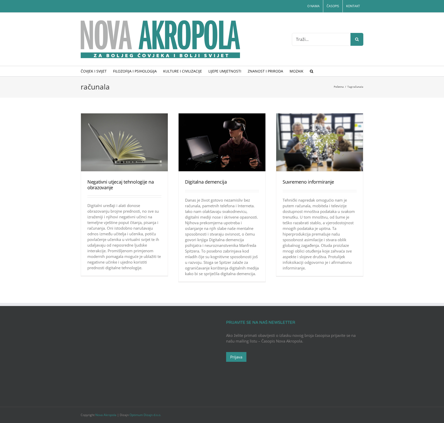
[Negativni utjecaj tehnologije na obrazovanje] (124, 142)
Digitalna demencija (206, 182)
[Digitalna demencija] (222, 142)
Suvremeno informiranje (308, 182)
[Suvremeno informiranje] (319, 142)
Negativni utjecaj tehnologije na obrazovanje (120, 185)
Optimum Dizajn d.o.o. (145, 415)
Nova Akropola (106, 415)
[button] (311, 71)
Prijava (236, 356)
